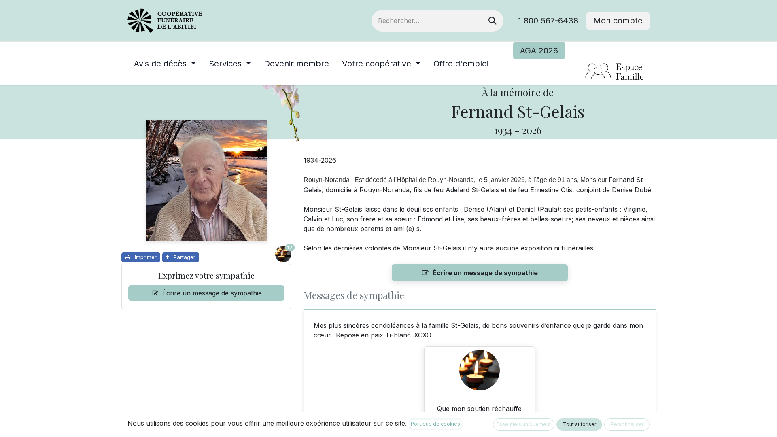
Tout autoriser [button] (579, 424)
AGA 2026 (539, 50)
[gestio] (581, 72)
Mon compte (618, 20)
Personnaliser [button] (627, 424)
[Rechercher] (492, 21)
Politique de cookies (435, 424)
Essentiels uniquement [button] (524, 424)
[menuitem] (164, 63)
